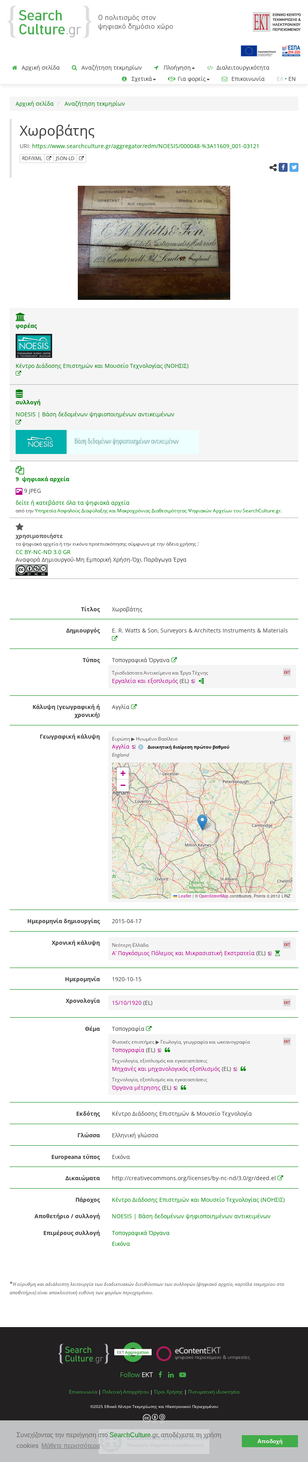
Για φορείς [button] (191, 78)
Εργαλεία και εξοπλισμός (145, 681)
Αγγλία (121, 746)
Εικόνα (121, 1243)
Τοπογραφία (128, 1050)
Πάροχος (87, 1199)
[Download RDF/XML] (49, 158)
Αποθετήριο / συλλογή (67, 1216)
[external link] (18, 373)
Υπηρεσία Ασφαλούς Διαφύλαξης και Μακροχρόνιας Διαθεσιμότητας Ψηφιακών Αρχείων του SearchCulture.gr (158, 510)
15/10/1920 (127, 1002)
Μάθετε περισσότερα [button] (70, 1445)
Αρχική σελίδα (40, 67)
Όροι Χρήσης (168, 1391)
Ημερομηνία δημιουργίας (63, 921)
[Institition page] (20, 317)
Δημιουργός (83, 630)
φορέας (26, 325)
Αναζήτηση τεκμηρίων (111, 67)
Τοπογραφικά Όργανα (141, 1233)
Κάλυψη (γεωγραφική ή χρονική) (66, 711)
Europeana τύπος (75, 1157)
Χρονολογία (83, 1000)
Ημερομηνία (82, 979)
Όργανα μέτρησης (136, 1087)
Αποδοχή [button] (270, 1441)
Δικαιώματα (82, 1178)
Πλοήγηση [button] (176, 67)
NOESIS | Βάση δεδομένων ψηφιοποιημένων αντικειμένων (95, 414)
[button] (202, 822)
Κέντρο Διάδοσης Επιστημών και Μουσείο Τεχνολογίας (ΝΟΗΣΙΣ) (102, 366)
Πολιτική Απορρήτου (125, 1391)
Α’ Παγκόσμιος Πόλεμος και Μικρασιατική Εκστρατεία (183, 953)
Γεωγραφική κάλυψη (70, 736)
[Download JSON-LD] (81, 158)
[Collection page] (19, 394)
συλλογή (28, 402)
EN (292, 78)
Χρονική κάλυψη (76, 942)
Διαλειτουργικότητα (242, 67)
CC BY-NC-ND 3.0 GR (43, 552)
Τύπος (91, 660)
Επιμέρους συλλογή (71, 1233)
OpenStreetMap (214, 896)
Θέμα (92, 1028)
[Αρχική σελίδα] (90, 21)
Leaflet (184, 896)
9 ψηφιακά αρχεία (42, 479)
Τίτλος (90, 609)
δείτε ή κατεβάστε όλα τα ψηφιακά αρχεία (73, 502)
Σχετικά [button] (141, 78)
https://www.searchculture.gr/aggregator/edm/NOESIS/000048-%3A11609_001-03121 (145, 146)
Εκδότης (88, 1113)
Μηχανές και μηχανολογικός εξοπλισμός (166, 1068)
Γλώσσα (88, 1135)
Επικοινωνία (247, 78)
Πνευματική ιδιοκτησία (213, 1391)
